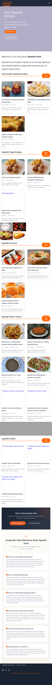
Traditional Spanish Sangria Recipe (12, 494)
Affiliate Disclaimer (8, 665)
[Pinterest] (9, 670)
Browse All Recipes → (17, 523)
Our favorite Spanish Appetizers (11, 177)
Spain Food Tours (10, 37)
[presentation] (13, 89)
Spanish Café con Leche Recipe (11, 463)
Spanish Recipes (10, 31)
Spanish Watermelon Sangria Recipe (38, 463)
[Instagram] (6, 670)
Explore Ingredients (34, 523)
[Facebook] (3, 670)
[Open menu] (49, 3)
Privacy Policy (21, 665)
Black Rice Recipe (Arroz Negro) (11, 375)
